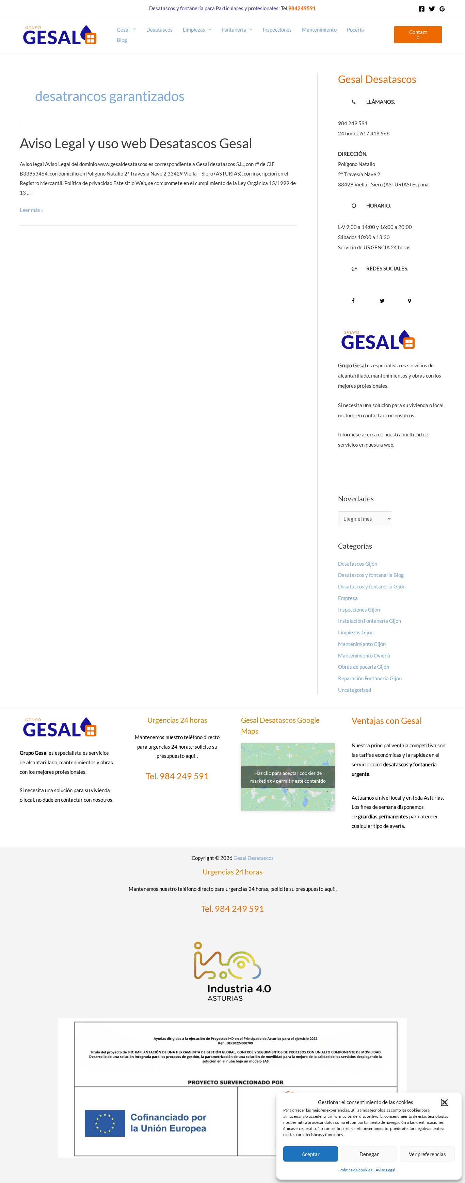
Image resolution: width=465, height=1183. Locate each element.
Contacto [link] (418, 34)
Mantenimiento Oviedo (364, 655)
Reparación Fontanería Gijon (370, 678)
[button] (444, 1102)
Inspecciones (277, 30)
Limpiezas (194, 30)
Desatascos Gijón (357, 564)
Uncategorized (354, 690)
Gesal (123, 30)
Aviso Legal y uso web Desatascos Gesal (136, 143)
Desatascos (159, 30)
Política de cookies (355, 1169)
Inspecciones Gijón (359, 609)
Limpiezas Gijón (355, 632)
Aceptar (311, 1154)
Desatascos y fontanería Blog (371, 575)
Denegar (369, 1154)
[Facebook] (422, 9)
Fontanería (234, 30)
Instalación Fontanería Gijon (369, 621)
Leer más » (32, 210)
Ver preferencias (427, 1154)
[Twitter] (432, 9)
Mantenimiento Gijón (362, 644)
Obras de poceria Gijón (363, 667)
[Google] (442, 9)
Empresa (348, 598)
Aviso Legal (385, 1169)
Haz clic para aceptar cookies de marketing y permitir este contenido (288, 777)
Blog (122, 40)
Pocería (355, 30)
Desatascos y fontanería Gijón (371, 586)
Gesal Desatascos (254, 858)
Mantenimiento (319, 30)
